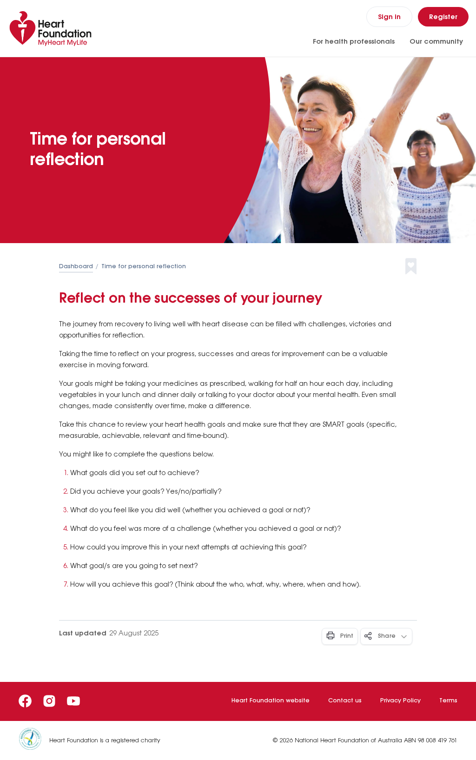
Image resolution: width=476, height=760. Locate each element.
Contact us (345, 700)
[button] (418, 266)
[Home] (52, 28)
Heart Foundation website (270, 700)
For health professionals (354, 42)
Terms (448, 700)
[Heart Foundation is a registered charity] (34, 740)
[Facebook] (25, 700)
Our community (436, 42)
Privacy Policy (400, 700)
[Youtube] (73, 700)
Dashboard (76, 266)
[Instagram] (49, 700)
